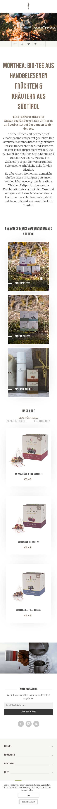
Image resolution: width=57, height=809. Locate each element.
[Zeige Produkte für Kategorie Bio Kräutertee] (28, 319)
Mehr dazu (28, 801)
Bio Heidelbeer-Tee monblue (28, 610)
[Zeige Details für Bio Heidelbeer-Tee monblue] (28, 586)
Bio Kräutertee (22, 336)
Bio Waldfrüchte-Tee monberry (28, 474)
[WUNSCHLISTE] (28, 44)
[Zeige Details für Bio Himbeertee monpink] (28, 518)
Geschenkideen (22, 389)
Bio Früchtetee (22, 283)
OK (28, 795)
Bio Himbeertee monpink (28, 542)
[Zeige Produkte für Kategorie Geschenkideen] (28, 372)
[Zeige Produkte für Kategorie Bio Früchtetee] (28, 266)
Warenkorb (35, 44)
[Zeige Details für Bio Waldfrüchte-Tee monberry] (28, 450)
